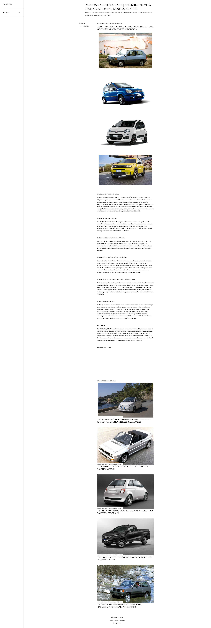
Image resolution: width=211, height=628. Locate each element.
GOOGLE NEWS (98, 15)
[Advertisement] (125, 364)
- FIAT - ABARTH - (84, 26)
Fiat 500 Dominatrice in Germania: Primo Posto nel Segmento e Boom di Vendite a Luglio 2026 (124, 420)
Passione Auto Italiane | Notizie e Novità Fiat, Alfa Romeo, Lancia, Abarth (118, 7)
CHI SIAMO (107, 15)
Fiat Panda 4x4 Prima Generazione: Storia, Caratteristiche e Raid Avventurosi (119, 605)
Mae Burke (122, 620)
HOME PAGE (89, 15)
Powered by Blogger (118, 617)
